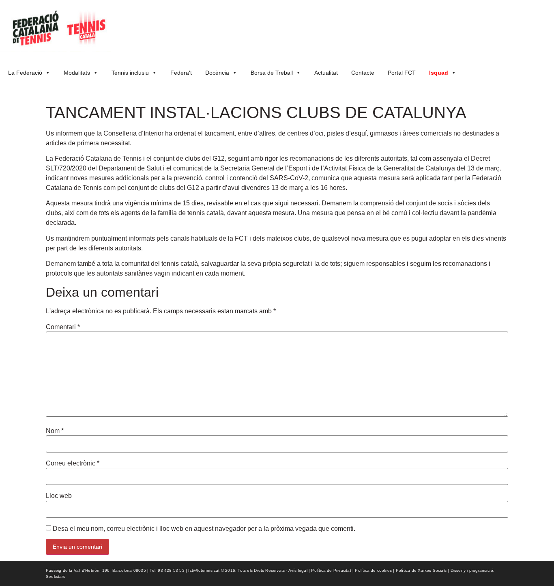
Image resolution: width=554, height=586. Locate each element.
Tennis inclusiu (130, 72)
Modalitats (77, 72)
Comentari (63, 327)
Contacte (362, 72)
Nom (55, 431)
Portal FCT (402, 72)
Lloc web (59, 496)
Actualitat (326, 72)
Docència (217, 72)
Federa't (181, 72)
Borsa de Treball (272, 72)
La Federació (25, 72)
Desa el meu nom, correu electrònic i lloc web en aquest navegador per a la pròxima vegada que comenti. (204, 529)
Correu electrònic (72, 463)
